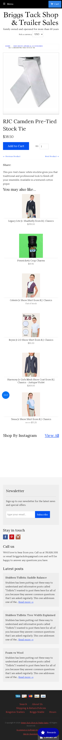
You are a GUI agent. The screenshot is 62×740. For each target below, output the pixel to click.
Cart (56, 4)
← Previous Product (11, 156)
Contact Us (50, 737)
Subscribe (42, 514)
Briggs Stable (37, 712)
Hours (52, 712)
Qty (37, 146)
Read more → (26, 602)
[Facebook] (5, 536)
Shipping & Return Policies (31, 708)
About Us (37, 704)
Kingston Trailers (15, 712)
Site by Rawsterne (31, 734)
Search (23, 704)
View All (52, 435)
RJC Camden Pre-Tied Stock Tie (22, 48)
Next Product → (52, 156)
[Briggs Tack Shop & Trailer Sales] (31, 20)
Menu (10, 4)
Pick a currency (26, 34)
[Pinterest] (11, 536)
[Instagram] (18, 536)
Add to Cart (16, 146)
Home (7, 46)
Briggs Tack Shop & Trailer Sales (34, 723)
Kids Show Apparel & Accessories (28, 46)
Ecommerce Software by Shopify (31, 730)
